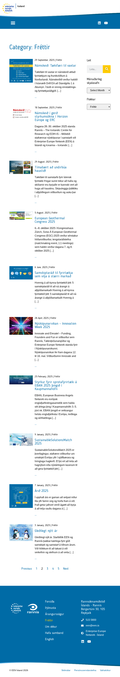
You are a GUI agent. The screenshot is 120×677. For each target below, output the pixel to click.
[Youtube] (106, 23)
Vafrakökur (105, 670)
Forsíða (49, 601)
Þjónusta (50, 608)
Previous (26, 568)
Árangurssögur (54, 614)
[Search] (107, 69)
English (49, 639)
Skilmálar (65, 670)
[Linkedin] (99, 23)
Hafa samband (54, 633)
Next (66, 568)
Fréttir (49, 620)
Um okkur (51, 626)
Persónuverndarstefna (85, 670)
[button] (12, 22)
